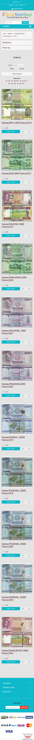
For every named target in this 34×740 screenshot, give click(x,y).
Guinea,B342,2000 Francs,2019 (16, 173)
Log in (16, 5)
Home (4, 33)
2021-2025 (21, 83)
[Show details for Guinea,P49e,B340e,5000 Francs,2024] (17, 365)
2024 (9, 81)
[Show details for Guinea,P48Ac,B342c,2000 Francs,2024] (17, 259)
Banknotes (10, 33)
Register (11, 5)
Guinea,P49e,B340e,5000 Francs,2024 (13, 385)
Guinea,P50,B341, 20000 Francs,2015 (13, 438)
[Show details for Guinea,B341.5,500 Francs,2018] (17, 104)
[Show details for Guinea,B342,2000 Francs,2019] (17, 155)
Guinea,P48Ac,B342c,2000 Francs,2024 (14, 278)
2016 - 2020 (13, 83)
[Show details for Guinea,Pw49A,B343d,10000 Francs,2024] (17, 632)
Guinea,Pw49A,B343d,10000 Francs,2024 (15, 652)
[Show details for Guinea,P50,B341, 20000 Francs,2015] (17, 418)
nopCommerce (30, 739)
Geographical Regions (20, 33)
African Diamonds (7, 36)
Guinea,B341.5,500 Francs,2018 (16, 122)
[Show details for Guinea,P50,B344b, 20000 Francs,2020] (17, 525)
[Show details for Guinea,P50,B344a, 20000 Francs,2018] (17, 472)
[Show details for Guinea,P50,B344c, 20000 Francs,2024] (17, 578)
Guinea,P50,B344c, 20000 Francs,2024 (14, 598)
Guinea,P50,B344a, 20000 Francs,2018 (14, 492)
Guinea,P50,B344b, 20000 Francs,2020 (14, 545)
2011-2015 (24, 81)
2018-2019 (16, 81)
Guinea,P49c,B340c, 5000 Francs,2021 (14, 332)
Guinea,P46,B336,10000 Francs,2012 (13, 225)
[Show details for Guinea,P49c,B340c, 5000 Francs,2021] (17, 312)
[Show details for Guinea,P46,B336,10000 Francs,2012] (17, 205)
